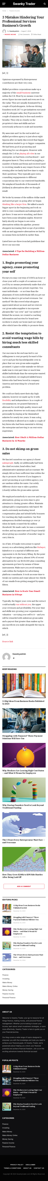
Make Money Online (9, 986)
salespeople (7, 463)
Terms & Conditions (12, 1168)
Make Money (7, 982)
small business (24, 92)
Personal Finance (8, 998)
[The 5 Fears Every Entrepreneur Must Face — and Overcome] (24, 824)
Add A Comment (24, 886)
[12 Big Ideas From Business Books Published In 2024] (24, 686)
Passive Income (10, 34)
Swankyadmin (14, 31)
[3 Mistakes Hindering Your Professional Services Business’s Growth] (24, 53)
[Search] (44, 3)
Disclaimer (30, 1165)
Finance (5, 975)
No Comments (25, 34)
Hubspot (41, 547)
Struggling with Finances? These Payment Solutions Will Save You (22, 737)
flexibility (6, 400)
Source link (7, 641)
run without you (23, 604)
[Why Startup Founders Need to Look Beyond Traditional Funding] (24, 790)
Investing (5, 979)
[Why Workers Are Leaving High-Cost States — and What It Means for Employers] (24, 755)
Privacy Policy (16, 1165)
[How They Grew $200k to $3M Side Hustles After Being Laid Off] (24, 859)
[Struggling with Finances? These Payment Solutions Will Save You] (24, 720)
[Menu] (3, 3)
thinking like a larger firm (14, 204)
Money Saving (7, 990)
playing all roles (26, 153)
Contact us (39, 1168)
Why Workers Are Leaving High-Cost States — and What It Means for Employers (23, 771)
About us (27, 1168)
